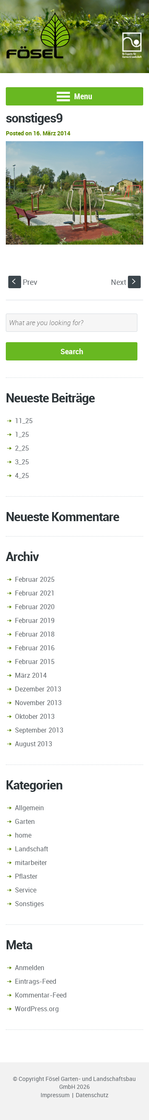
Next (124, 282)
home (23, 835)
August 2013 (33, 743)
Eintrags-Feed (35, 981)
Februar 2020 (35, 606)
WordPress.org (37, 1008)
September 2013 (39, 730)
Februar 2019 (35, 620)
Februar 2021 (35, 593)
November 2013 (38, 702)
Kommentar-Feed (41, 995)
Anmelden (29, 967)
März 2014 (31, 675)
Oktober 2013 (35, 716)
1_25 (22, 434)
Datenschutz (92, 1095)
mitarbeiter (31, 862)
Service (25, 890)
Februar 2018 (35, 634)
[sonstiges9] (74, 192)
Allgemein (29, 807)
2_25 (22, 448)
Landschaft (31, 848)
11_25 (24, 420)
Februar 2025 (35, 579)
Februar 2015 (35, 661)
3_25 (22, 461)
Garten (25, 821)
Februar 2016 (35, 647)
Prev (24, 282)
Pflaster (26, 876)
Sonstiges (29, 903)
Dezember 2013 (38, 689)
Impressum (55, 1095)
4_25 (22, 475)
